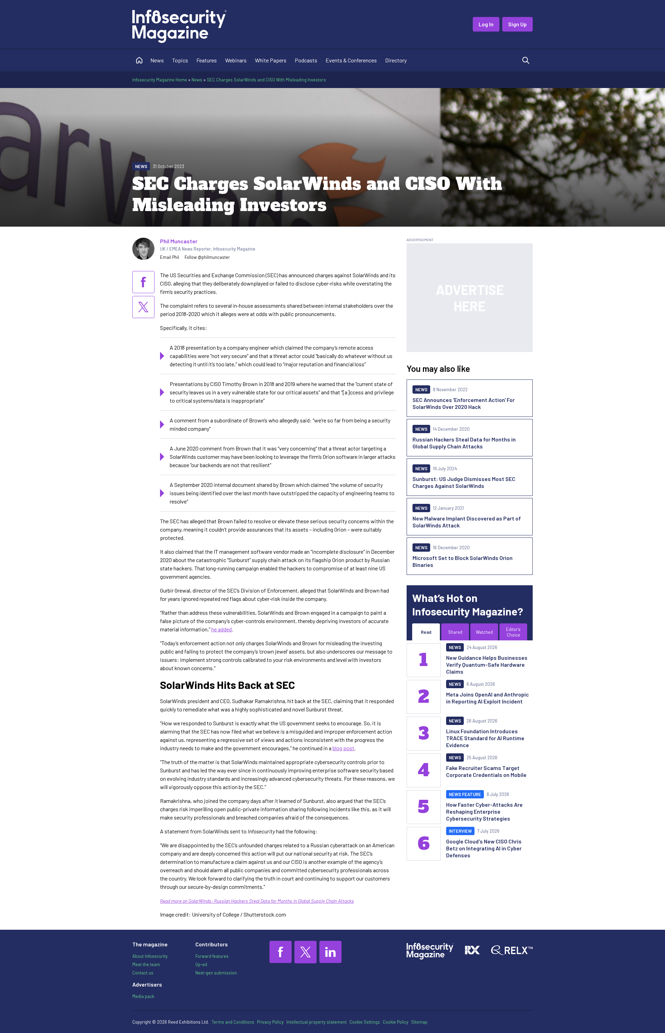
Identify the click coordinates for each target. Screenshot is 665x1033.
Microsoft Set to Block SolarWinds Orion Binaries (463, 561)
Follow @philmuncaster (207, 257)
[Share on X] (143, 307)
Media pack (143, 996)
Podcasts (306, 60)
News (157, 60)
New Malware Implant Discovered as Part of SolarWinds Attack (467, 521)
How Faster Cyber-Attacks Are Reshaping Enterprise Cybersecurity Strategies (484, 811)
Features (206, 60)
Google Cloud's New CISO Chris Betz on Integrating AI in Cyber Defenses (484, 848)
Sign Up (517, 24)
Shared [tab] (455, 632)
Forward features (212, 956)
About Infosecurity (150, 956)
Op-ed (201, 964)
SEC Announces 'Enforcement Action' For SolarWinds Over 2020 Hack (464, 403)
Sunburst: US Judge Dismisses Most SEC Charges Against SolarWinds (464, 482)
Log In (486, 24)
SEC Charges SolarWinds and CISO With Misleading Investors (266, 79)
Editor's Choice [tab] (513, 632)
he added (221, 629)
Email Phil (169, 257)
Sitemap (419, 1022)
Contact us (142, 972)
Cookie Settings (364, 1022)
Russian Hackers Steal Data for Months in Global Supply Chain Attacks (464, 442)
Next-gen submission (216, 972)
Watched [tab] (484, 632)
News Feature (465, 794)
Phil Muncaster (178, 241)
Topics (180, 60)
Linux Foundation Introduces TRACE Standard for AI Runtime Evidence (485, 738)
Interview (460, 831)
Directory (396, 60)
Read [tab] (426, 632)
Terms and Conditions (233, 1022)
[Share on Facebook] (143, 282)
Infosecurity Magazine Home (159, 79)
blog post (343, 748)
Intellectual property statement (316, 1022)
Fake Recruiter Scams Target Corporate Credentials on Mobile (486, 771)
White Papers (270, 60)
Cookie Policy (395, 1022)
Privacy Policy (270, 1022)
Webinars (236, 60)
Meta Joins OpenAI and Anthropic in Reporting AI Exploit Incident (487, 697)
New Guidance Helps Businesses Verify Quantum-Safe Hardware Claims (486, 664)
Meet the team (146, 964)
